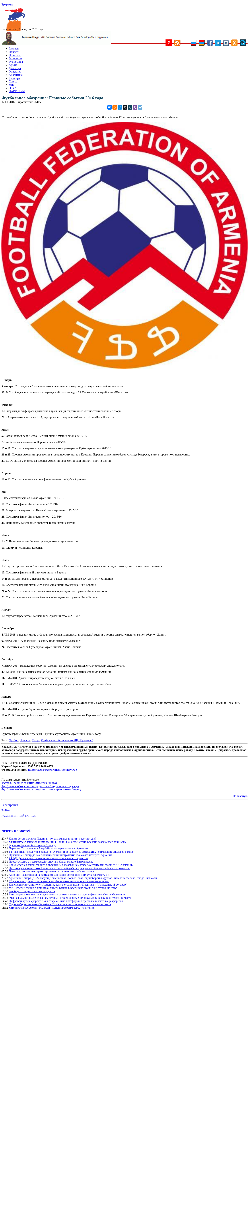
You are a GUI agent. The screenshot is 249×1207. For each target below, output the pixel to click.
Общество (15, 71)
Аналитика (16, 74)
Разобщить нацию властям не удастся (32, 891)
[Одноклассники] (114, 107)
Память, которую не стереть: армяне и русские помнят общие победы (52, 871)
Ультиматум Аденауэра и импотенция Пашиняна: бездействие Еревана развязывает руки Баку (67, 841)
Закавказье (15, 58)
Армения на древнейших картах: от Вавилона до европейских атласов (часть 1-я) (59, 874)
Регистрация (9, 805)
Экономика (16, 61)
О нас (12, 87)
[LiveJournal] (130, 107)
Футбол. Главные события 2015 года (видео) (29, 782)
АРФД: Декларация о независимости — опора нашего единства (48, 858)
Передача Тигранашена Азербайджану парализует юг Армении (48, 848)
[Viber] (135, 107)
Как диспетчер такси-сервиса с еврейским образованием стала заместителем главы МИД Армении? (71, 864)
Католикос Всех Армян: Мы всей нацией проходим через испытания (51, 907)
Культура (14, 78)
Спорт (13, 81)
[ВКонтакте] (109, 107)
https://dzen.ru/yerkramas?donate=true (52, 769)
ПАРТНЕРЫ (17, 91)
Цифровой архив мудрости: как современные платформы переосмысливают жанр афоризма (66, 901)
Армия (13, 64)
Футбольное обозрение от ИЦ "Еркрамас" (67, 740)
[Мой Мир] (120, 107)
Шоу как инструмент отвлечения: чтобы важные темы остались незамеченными (59, 881)
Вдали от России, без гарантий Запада (32, 845)
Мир (11, 84)
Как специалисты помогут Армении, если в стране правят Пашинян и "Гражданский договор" (68, 884)
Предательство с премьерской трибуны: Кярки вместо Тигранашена (51, 861)
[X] (125, 107)
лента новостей (16, 830)
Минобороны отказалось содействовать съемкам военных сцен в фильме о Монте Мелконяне (67, 894)
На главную (240, 796)
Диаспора (15, 68)
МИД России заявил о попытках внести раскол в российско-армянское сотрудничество (63, 887)
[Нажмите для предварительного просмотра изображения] (124, 367)
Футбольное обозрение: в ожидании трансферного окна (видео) (41, 789)
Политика (15, 55)
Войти (5, 810)
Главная (14, 48)
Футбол (13, 740)
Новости (14, 51)
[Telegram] (140, 107)
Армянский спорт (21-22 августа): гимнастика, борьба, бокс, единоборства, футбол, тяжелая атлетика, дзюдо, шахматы (83, 878)
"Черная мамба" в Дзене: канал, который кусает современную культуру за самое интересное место (70, 897)
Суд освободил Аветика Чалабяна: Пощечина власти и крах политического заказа (60, 904)
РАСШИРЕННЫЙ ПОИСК (18, 815)
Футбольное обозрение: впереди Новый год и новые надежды (40, 786)
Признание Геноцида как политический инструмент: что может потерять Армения (60, 855)
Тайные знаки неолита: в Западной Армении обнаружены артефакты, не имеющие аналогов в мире (71, 851)
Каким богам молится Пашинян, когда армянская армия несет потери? (52, 838)
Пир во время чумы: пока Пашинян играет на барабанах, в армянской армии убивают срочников (69, 868)
